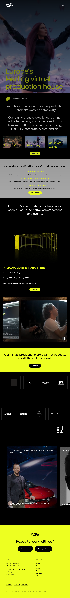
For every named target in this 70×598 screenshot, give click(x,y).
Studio (35, 289)
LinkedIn (17, 584)
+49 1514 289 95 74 (12, 566)
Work (38, 571)
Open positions (43, 549)
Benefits (35, 366)
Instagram (9, 584)
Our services (35, 193)
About (38, 576)
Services (39, 566)
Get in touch (25, 549)
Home (38, 563)
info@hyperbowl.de (12, 563)
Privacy (44, 591)
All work (35, 153)
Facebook (24, 584)
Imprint (38, 591)
